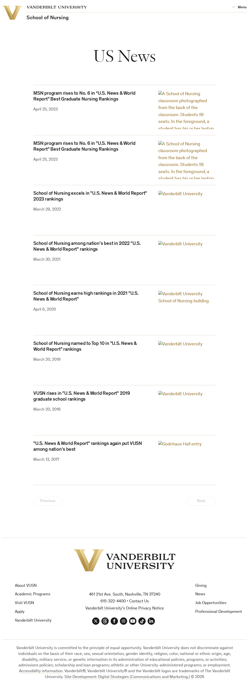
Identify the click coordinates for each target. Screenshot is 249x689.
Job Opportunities (210, 603)
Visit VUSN (24, 603)
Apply (20, 612)
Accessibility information (40, 671)
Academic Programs (32, 594)
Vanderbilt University (33, 621)
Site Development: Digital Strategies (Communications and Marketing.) (127, 677)
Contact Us (139, 601)
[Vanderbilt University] (124, 560)
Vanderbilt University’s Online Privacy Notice (124, 608)
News (200, 594)
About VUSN (26, 586)
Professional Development (218, 612)
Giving (200, 586)
